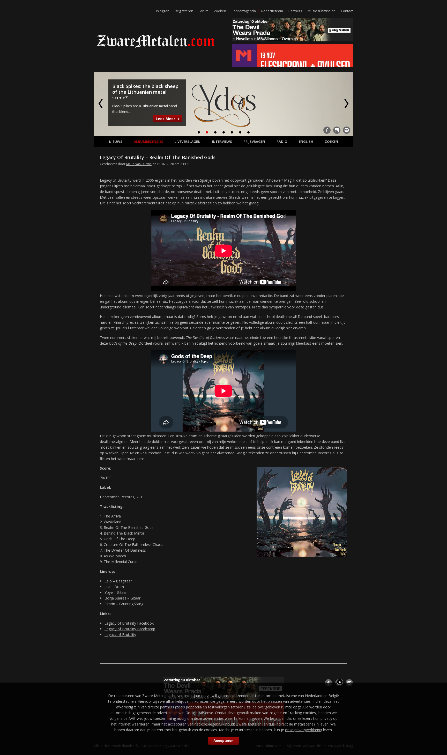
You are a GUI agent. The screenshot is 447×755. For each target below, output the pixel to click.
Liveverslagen (187, 141)
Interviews (222, 141)
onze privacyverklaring (303, 729)
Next (346, 103)
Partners (295, 11)
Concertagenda (244, 11)
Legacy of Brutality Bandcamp (130, 628)
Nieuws (115, 141)
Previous (101, 103)
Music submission (322, 11)
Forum (203, 11)
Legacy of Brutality (120, 634)
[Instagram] (336, 130)
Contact (347, 11)
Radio (282, 141)
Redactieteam (272, 11)
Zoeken (220, 11)
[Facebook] (327, 130)
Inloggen (162, 11)
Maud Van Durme (139, 164)
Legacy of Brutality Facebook (129, 623)
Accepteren (223, 740)
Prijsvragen (254, 141)
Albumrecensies (148, 141)
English (306, 141)
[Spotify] (346, 130)
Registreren (184, 11)
